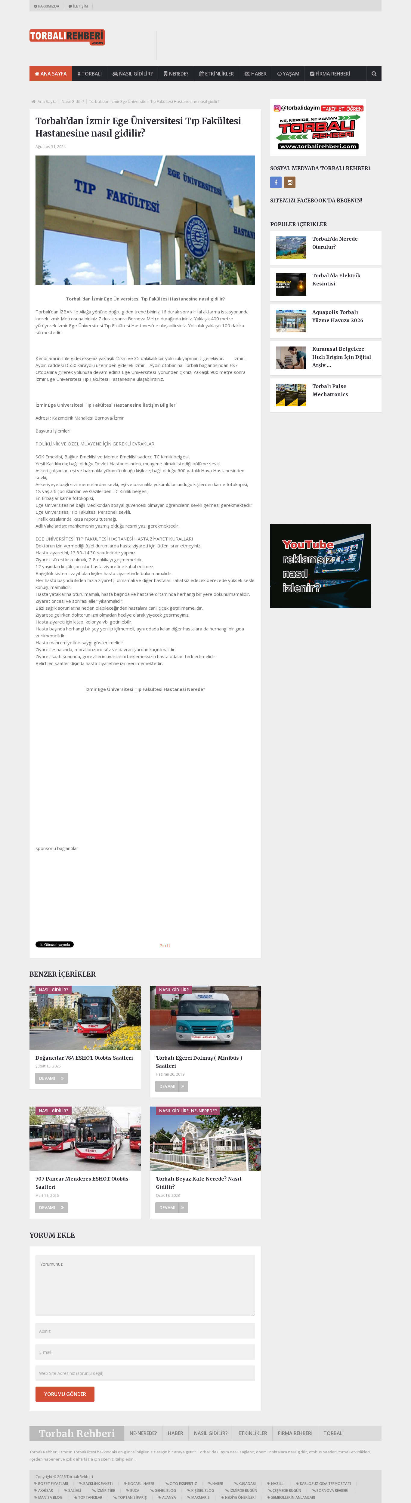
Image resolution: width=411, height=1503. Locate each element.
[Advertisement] (272, 44)
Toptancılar (89, 1497)
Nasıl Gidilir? (135, 73)
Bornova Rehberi (332, 1490)
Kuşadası (247, 1483)
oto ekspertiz (183, 1483)
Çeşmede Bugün (286, 1490)
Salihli (74, 1490)
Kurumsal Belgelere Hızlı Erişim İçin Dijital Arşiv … (341, 357)
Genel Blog (165, 1490)
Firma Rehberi (332, 73)
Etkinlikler (219, 73)
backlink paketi (97, 1483)
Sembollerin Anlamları (292, 1497)
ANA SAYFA (53, 73)
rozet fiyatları (52, 1483)
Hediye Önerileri (240, 1497)
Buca (134, 1490)
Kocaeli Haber (140, 1483)
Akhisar (45, 1490)
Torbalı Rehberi (77, 1434)
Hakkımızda (48, 6)
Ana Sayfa (47, 101)
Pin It (164, 945)
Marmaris (200, 1497)
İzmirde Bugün (243, 1490)
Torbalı (91, 73)
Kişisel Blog (202, 1490)
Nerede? (178, 73)
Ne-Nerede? (143, 1433)
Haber (258, 73)
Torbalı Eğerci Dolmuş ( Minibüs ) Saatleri (199, 1062)
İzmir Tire (105, 1490)
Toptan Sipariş (132, 1497)
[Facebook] (276, 182)
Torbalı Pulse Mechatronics (330, 390)
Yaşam (290, 73)
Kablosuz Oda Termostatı (325, 1483)
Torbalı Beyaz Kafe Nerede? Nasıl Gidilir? (199, 1183)
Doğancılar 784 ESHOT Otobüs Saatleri (84, 1058)
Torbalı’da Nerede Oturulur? (335, 243)
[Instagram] (289, 182)
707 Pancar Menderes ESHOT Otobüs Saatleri (82, 1183)
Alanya (168, 1497)
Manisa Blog (50, 1497)
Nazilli (277, 1483)
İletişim (80, 6)
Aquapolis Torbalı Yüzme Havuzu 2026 (337, 316)
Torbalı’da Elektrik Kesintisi (336, 280)
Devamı (47, 1078)
